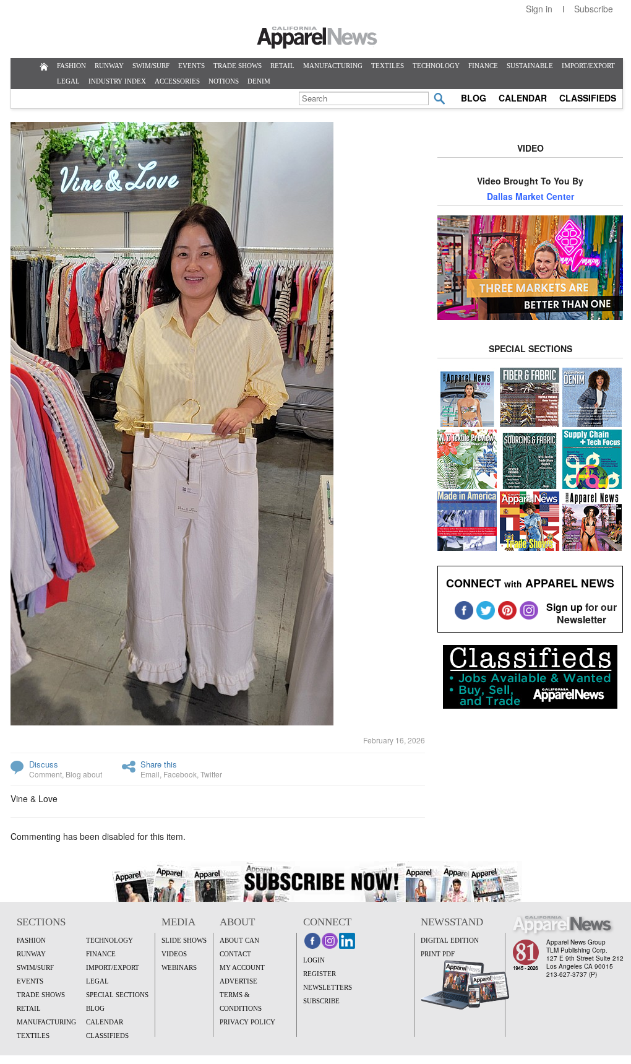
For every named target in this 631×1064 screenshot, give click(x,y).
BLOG (473, 98)
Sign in (539, 8)
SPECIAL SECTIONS (117, 994)
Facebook (180, 774)
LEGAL (68, 81)
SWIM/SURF (151, 65)
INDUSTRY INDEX (117, 81)
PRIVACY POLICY (247, 1022)
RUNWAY (109, 65)
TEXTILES (387, 65)
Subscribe (593, 8)
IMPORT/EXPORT (588, 65)
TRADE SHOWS (237, 65)
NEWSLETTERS (327, 987)
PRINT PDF (438, 954)
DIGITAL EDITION (450, 940)
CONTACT (235, 954)
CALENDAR (523, 98)
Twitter (211, 774)
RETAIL (282, 65)
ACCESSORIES (177, 81)
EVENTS (191, 65)
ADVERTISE (238, 981)
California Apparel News (317, 38)
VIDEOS (174, 954)
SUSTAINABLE (530, 65)
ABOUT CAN (239, 940)
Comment (45, 774)
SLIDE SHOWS (184, 940)
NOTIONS (223, 81)
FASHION (71, 65)
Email (150, 774)
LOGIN (314, 960)
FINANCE (483, 65)
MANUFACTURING (333, 65)
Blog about (84, 774)
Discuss (43, 764)
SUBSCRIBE (321, 1001)
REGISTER (319, 973)
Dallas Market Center (530, 196)
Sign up (564, 607)
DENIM (258, 81)
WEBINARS (179, 967)
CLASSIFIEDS (587, 98)
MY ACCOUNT (242, 967)
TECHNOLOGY (436, 65)
